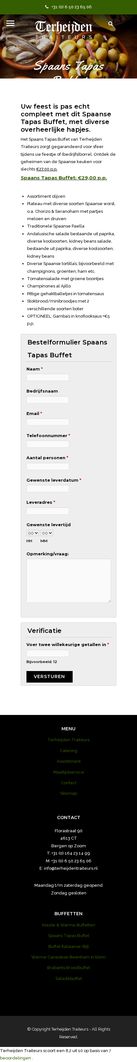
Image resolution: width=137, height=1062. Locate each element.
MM (43, 541)
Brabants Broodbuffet (68, 967)
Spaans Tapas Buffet (68, 935)
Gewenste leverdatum (53, 480)
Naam (34, 368)
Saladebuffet (68, 978)
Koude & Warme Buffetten (68, 925)
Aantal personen (47, 457)
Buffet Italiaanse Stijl (68, 946)
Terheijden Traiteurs (68, 739)
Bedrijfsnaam (42, 391)
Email (34, 413)
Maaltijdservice (68, 772)
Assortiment (69, 761)
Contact (68, 782)
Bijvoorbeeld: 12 (41, 662)
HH (29, 541)
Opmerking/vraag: (47, 553)
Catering (68, 750)
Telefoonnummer (48, 435)
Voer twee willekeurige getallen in (67, 644)
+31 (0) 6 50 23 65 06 (72, 6)
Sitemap (68, 793)
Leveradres (40, 502)
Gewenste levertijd (48, 524)
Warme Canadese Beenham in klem (68, 957)
